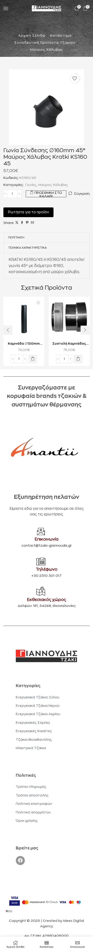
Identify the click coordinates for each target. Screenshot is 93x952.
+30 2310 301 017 (46, 575)
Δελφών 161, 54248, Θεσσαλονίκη (46, 606)
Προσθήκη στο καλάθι (48, 194)
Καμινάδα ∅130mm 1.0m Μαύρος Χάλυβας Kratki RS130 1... (24, 344)
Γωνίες (30, 185)
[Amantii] (44, 447)
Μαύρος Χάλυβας (46, 49)
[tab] (16, 238)
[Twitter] (16, 222)
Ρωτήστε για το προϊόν (28, 212)
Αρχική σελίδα (31, 35)
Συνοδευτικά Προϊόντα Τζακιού (44, 42)
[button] (32, 359)
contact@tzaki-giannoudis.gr (46, 545)
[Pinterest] (27, 222)
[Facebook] (22, 222)
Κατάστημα (61, 35)
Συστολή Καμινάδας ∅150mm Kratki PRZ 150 (69, 344)
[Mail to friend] (32, 222)
